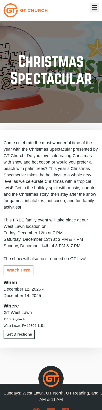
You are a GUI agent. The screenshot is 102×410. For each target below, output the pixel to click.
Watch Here (18, 270)
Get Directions (19, 334)
